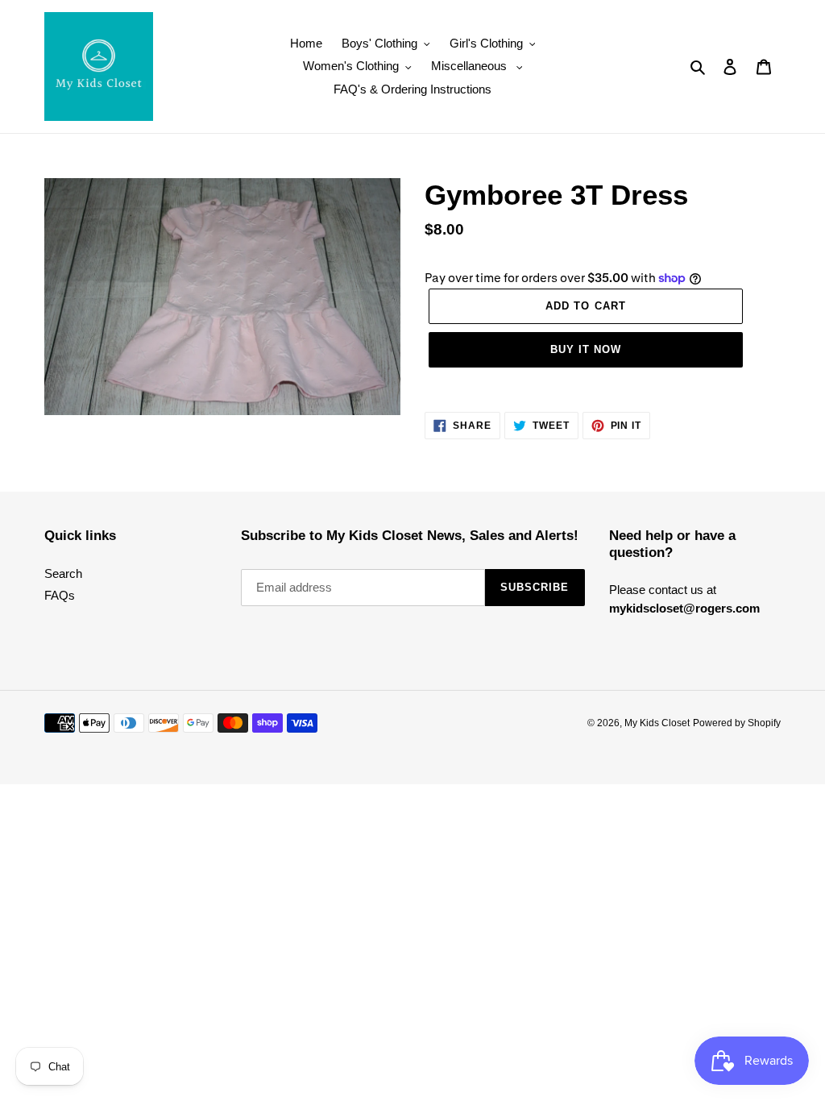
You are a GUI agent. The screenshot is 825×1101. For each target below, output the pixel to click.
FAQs (59, 595)
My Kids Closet (657, 723)
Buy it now (585, 349)
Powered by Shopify (737, 723)
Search (63, 573)
